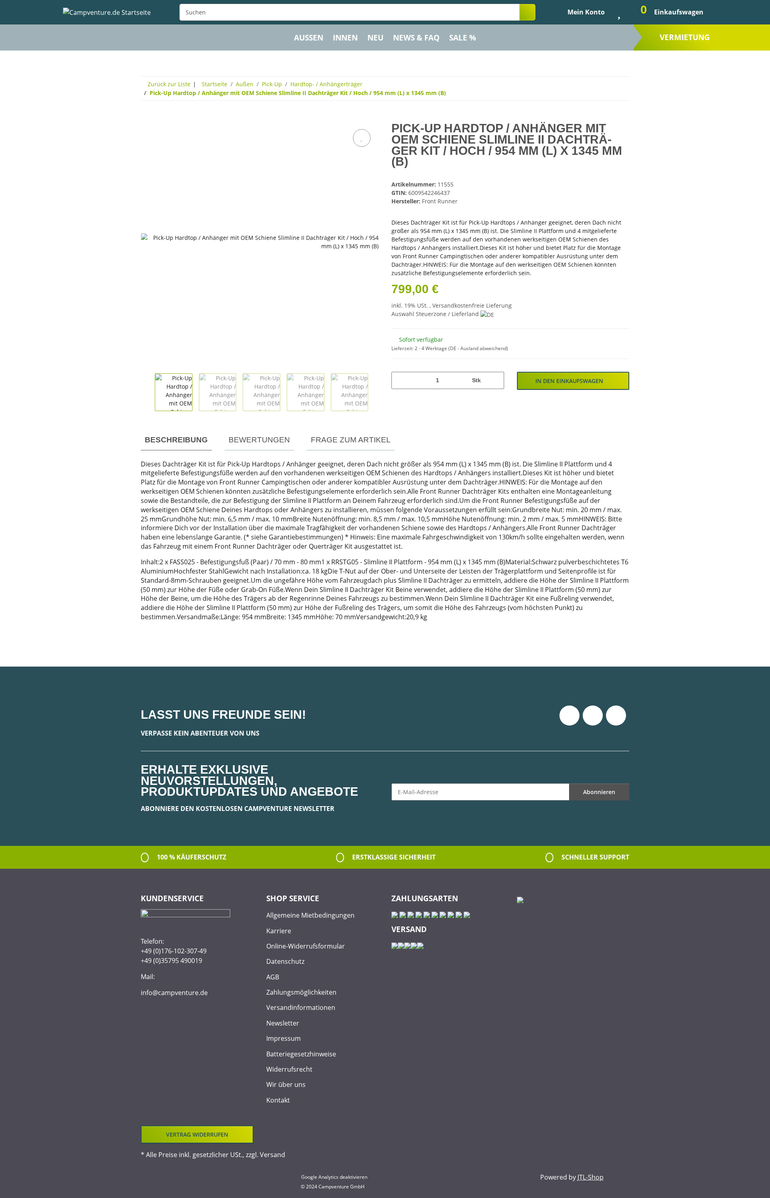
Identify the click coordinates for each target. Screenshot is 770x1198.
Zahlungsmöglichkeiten (301, 992)
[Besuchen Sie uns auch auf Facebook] (569, 715)
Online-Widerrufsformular (305, 946)
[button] (579, 12)
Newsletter (282, 1023)
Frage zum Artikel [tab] (351, 440)
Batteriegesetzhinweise (301, 1054)
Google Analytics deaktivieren (334, 1177)
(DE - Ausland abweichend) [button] (478, 348)
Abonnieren (599, 792)
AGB (272, 977)
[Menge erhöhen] (495, 380)
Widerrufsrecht (289, 1069)
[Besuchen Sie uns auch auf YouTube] (593, 715)
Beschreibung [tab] (176, 440)
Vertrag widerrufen (197, 1134)
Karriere (278, 930)
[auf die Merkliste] (362, 138)
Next (375, 392)
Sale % (462, 37)
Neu (375, 37)
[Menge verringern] (400, 380)
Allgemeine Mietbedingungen (310, 915)
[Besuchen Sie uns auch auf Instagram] (616, 715)
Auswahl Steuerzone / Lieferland (435, 314)
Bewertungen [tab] (259, 440)
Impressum (283, 1038)
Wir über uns (286, 1084)
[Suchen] (527, 12)
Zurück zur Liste (169, 84)
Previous (148, 392)
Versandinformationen (300, 1007)
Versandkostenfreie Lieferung (472, 305)
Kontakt (278, 1100)
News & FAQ (416, 37)
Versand (272, 1154)
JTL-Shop (591, 1177)
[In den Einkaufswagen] (147, 118)
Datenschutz (285, 961)
